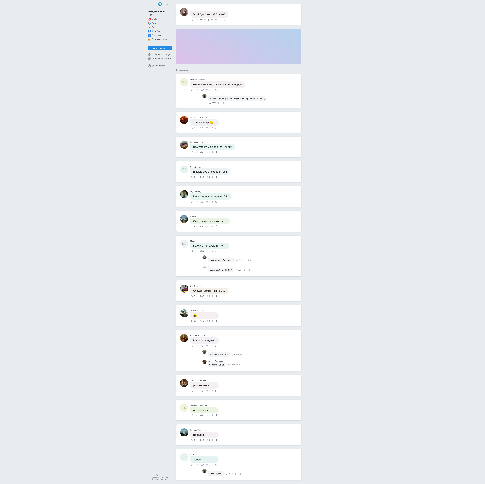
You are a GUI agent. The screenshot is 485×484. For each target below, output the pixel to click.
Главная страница (161, 54)
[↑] (216, 20)
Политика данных (159, 479)
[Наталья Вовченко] (185, 338)
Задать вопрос (160, 48)
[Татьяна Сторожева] (185, 383)
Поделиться (225, 19)
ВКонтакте (157, 35)
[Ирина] (185, 219)
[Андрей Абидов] (185, 194)
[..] (185, 12)
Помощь (164, 477)
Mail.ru (155, 19)
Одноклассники (159, 39)
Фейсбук (156, 31)
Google (155, 23)
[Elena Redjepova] (185, 145)
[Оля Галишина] (185, 289)
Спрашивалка (158, 65)
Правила (155, 477)
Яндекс (155, 27)
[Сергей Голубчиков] (185, 120)
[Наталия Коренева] (185, 432)
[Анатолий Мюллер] (185, 313)
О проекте (159, 475)
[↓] (221, 20)
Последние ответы (161, 58)
